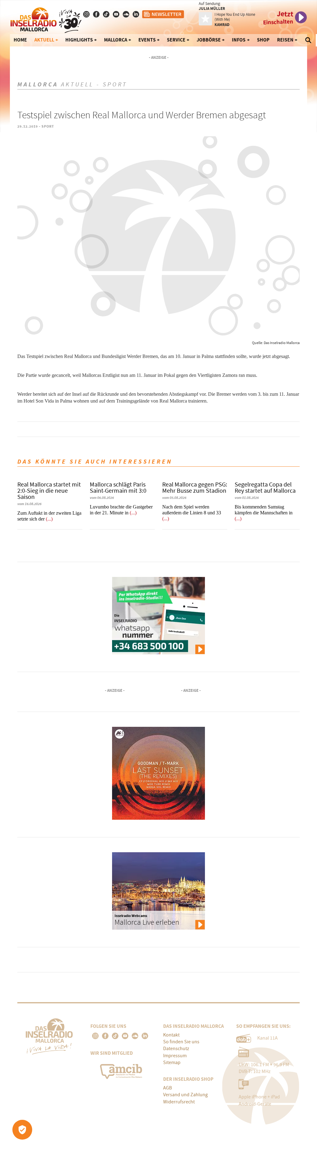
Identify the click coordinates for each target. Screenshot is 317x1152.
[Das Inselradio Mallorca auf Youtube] (117, 14)
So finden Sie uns (181, 1042)
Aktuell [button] (44, 40)
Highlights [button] (79, 40)
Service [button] (176, 40)
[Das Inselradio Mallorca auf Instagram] (87, 14)
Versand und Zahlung (185, 1095)
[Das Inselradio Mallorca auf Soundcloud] (127, 14)
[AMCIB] (122, 1070)
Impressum (175, 1056)
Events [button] (147, 40)
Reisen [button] (285, 40)
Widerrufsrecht (179, 1102)
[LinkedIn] (145, 1036)
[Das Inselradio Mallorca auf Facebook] (97, 14)
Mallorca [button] (115, 40)
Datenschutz (176, 1048)
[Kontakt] (136, 14)
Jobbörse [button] (209, 40)
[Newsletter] (163, 14)
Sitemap (171, 1062)
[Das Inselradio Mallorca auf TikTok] (107, 14)
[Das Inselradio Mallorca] (46, 19)
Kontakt (171, 1035)
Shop (263, 40)
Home (20, 40)
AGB (167, 1088)
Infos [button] (238, 40)
